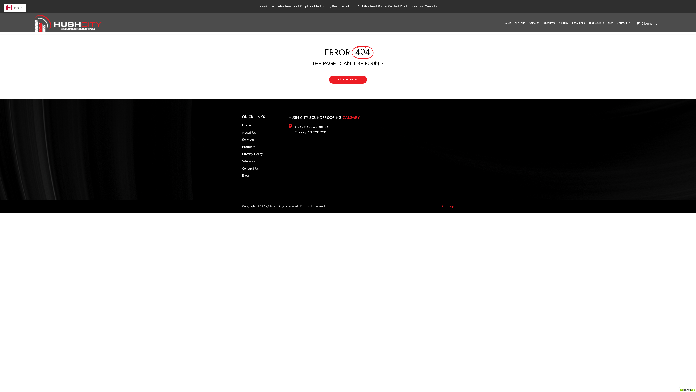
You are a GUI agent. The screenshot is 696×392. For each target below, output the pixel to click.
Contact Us (624, 23)
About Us (520, 23)
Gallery (563, 23)
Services (534, 23)
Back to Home (348, 79)
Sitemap (248, 161)
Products (549, 23)
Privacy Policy (252, 154)
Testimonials (596, 23)
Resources (578, 23)
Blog (610, 23)
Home (508, 23)
